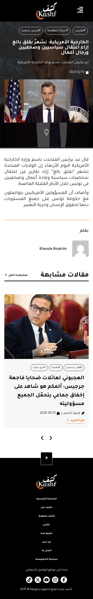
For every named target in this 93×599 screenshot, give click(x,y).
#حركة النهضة (57, 31)
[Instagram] (55, 580)
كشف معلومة (46, 516)
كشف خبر (46, 507)
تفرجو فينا (46, 533)
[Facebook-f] (64, 580)
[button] (42, 438)
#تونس (80, 31)
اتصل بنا (46, 550)
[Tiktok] (29, 580)
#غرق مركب (39, 367)
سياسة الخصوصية (46, 559)
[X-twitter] (38, 580)
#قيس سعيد (30, 31)
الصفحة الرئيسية (46, 499)
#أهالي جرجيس (74, 367)
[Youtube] (46, 580)
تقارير (46, 525)
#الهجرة (55, 367)
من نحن (46, 542)
